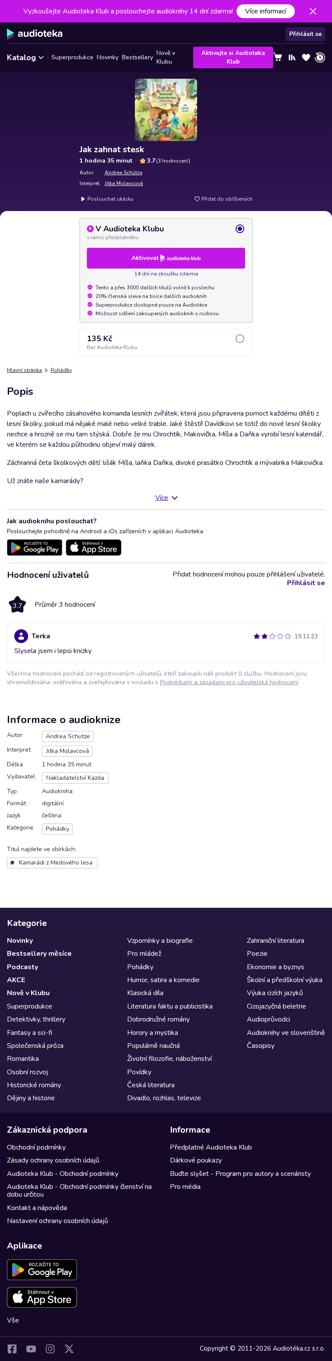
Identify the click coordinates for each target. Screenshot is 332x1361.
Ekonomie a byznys (275, 967)
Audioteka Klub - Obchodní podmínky (62, 1173)
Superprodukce (72, 57)
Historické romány (34, 1085)
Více (161, 498)
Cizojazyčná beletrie (276, 1006)
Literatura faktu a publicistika (170, 1006)
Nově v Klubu (165, 57)
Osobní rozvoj (27, 1072)
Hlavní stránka (24, 370)
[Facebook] (12, 1349)
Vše (13, 1320)
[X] (69, 1349)
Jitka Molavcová (124, 183)
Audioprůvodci (268, 1019)
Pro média (185, 1186)
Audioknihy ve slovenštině (286, 1033)
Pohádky (61, 370)
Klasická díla (145, 993)
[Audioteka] (35, 34)
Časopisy (261, 1045)
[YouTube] (31, 1349)
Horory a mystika (152, 1033)
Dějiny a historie (31, 1098)
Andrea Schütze (123, 172)
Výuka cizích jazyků (275, 993)
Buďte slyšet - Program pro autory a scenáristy (240, 1173)
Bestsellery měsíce (39, 953)
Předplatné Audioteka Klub (211, 1147)
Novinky (107, 57)
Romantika (23, 1058)
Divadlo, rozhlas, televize (164, 1098)
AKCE (16, 980)
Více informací (265, 11)
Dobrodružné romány (158, 1019)
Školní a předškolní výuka (284, 980)
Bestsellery (137, 57)
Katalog (21, 57)
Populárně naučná (153, 1045)
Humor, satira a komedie (163, 980)
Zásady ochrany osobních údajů (53, 1160)
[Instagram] (50, 1349)
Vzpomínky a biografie (160, 940)
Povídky (139, 1072)
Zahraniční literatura (275, 940)
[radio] (166, 232)
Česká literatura (151, 1085)
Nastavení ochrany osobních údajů (57, 1221)
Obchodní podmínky (36, 1147)
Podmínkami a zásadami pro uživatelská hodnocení (229, 682)
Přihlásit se (305, 34)
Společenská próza (35, 1045)
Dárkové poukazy (196, 1160)
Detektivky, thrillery (36, 1019)
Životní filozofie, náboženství (169, 1058)
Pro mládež (144, 953)
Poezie (257, 953)
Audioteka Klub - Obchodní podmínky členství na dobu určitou (79, 1190)
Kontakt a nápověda (37, 1208)
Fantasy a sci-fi (29, 1033)
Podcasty (22, 967)
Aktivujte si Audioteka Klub (233, 57)
